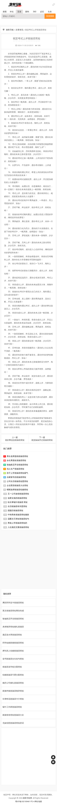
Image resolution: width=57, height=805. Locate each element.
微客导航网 (27, 798)
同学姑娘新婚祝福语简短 (13, 643)
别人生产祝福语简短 (15, 469)
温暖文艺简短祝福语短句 (18, 519)
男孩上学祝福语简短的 (17, 523)
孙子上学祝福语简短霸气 (17, 473)
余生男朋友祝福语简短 (16, 460)
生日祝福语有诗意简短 (17, 506)
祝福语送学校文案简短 (12, 667)
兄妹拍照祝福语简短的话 (13, 723)
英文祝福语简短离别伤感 (13, 611)
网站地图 (38, 801)
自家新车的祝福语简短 (16, 477)
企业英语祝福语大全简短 (17, 485)
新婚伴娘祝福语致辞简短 (13, 691)
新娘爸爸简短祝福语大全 (13, 715)
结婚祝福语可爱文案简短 (13, 675)
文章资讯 (19, 30)
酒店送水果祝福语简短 (12, 635)
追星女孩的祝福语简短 (17, 498)
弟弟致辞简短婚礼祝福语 (13, 627)
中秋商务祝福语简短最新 (18, 515)
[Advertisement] (28, 560)
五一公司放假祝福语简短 (18, 494)
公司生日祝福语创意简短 (17, 481)
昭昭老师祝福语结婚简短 (17, 489)
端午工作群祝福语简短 (12, 707)
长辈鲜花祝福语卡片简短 (13, 699)
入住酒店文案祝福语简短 (18, 527)
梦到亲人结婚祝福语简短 (13, 651)
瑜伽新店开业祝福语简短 (17, 465)
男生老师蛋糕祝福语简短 (17, 456)
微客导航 (10, 30)
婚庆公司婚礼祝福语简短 (13, 683)
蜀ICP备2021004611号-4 (24, 801)
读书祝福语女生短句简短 (13, 659)
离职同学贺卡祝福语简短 (13, 603)
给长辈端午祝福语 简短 (18, 502)
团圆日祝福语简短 (15, 510)
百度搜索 (50, 16)
